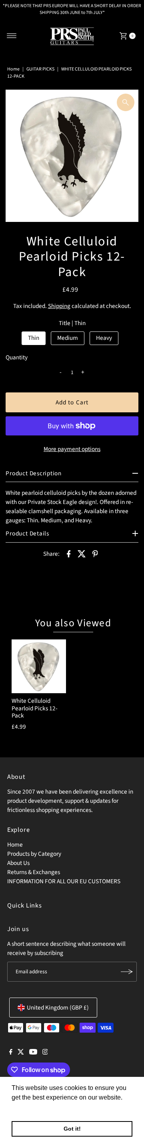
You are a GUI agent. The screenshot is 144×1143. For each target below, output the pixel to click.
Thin (33, 337)
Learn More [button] (29, 1108)
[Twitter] (21, 1053)
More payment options (72, 449)
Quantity (17, 357)
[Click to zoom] (125, 102)
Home (13, 69)
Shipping (59, 306)
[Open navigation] (12, 36)
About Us (18, 863)
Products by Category (34, 853)
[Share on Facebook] (69, 553)
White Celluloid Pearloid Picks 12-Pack (35, 708)
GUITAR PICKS (40, 69)
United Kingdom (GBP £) (58, 1007)
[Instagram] (45, 1053)
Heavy (104, 337)
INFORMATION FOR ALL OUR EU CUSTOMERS (63, 881)
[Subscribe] (127, 972)
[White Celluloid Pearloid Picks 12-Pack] (39, 666)
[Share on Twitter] (82, 553)
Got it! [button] (72, 1128)
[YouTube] (33, 1053)
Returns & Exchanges (33, 872)
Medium (67, 337)
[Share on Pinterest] (95, 553)
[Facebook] (10, 1053)
